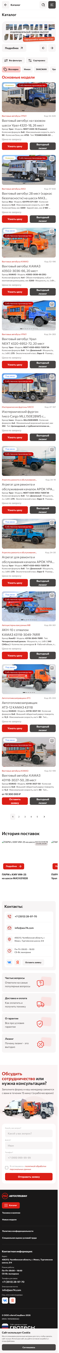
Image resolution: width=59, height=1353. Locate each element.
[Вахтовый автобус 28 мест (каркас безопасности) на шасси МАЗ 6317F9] (29, 189)
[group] (29, 32)
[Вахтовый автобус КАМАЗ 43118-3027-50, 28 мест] (29, 771)
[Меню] (52, 5)
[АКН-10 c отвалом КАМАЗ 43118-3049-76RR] (29, 625)
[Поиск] (43, 5)
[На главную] (29, 1196)
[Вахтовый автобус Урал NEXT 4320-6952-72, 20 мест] (29, 334)
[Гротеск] (18, 1327)
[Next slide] (52, 48)
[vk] (9, 962)
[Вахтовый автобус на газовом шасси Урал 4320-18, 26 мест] (29, 116)
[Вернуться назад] (5, 5)
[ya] (17, 962)
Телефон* (9, 1152)
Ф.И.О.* (8, 1140)
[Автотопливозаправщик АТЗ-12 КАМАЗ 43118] (29, 698)
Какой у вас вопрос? (13, 1128)
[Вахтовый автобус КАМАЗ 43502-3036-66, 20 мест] (29, 261)
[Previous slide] (43, 48)
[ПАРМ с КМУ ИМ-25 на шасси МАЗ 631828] (25, 861)
